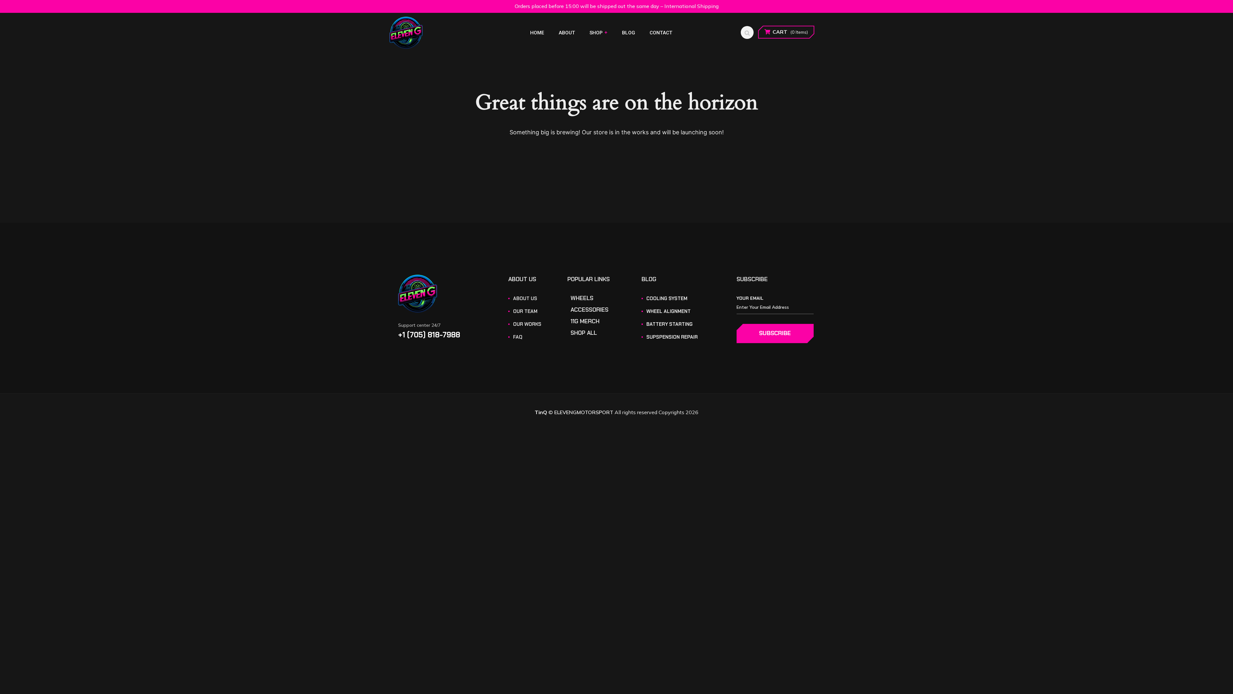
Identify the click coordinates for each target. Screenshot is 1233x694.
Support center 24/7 (419, 325)
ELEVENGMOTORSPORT (583, 412)
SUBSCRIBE (775, 333)
